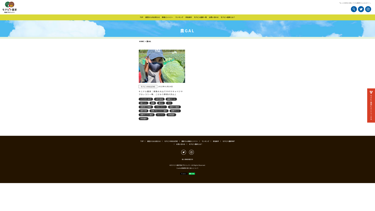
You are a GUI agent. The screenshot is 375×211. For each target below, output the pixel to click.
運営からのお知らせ (152, 17)
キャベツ (160, 115)
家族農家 (143, 118)
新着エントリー (167, 17)
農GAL (161, 103)
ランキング (179, 17)
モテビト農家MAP (229, 141)
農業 (152, 103)
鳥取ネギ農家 (174, 107)
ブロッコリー (160, 107)
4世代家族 (159, 99)
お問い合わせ (214, 17)
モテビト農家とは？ (228, 17)
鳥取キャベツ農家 (146, 115)
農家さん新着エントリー (190, 141)
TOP (141, 17)
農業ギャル (175, 111)
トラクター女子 (145, 99)
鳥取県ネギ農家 (145, 107)
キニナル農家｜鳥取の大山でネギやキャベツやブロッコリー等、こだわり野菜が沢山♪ (161, 93)
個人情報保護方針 (187, 159)
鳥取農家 (171, 115)
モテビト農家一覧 (200, 17)
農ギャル (143, 103)
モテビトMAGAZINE (148, 86)
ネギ (169, 103)
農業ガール (171, 99)
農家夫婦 (143, 111)
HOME (141, 41)
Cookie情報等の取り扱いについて (187, 168)
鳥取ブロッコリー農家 (159, 111)
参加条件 (188, 17)
